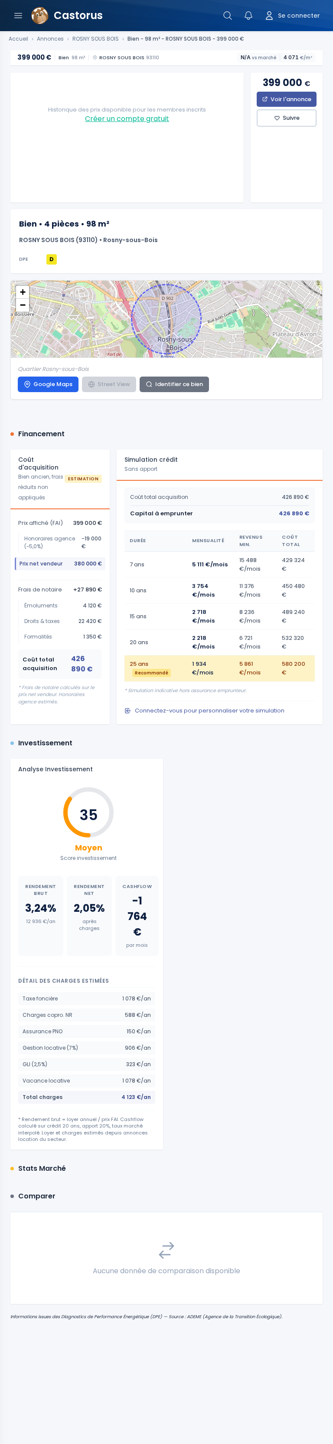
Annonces (50, 38)
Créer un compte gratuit (127, 119)
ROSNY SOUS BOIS (95, 38)
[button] (22, 292)
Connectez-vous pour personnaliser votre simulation (209, 710)
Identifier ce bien (179, 384)
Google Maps (52, 384)
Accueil (18, 38)
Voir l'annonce (291, 99)
